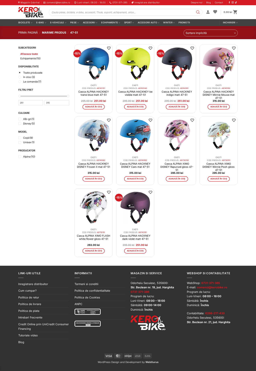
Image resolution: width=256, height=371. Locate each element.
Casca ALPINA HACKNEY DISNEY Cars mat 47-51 (135, 165)
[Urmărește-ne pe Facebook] (229, 2)
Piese (73, 22)
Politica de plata (28, 311)
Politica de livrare (29, 304)
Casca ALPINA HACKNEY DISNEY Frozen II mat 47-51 (93, 165)
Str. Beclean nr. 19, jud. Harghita (152, 287)
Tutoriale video (28, 335)
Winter (167, 22)
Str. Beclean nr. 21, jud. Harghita (208, 322)
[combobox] (211, 33)
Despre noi (196, 2)
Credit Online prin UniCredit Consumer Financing (43, 326)
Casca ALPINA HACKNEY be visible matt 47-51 (135, 93)
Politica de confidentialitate (92, 290)
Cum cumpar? (27, 290)
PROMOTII (184, 22)
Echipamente (109, 22)
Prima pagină (28, 32)
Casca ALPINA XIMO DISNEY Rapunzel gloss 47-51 (176, 166)
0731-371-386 (140, 292)
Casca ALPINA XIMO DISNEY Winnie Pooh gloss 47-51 (219, 166)
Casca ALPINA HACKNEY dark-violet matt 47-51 (135, 237)
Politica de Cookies (87, 297)
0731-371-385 (210, 283)
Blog (208, 2)
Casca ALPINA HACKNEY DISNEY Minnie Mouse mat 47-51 (219, 94)
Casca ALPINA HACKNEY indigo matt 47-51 (177, 93)
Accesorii (89, 22)
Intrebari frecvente (30, 317)
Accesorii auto (147, 22)
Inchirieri (229, 22)
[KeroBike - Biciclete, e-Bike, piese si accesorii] (30, 12)
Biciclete (24, 22)
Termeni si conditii (86, 284)
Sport (128, 22)
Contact (219, 2)
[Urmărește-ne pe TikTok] (236, 2)
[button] (207, 12)
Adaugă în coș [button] (93, 106)
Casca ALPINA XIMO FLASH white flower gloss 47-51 (93, 237)
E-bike (40, 22)
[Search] (198, 12)
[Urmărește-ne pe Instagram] (233, 2)
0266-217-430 (215, 313)
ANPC (78, 304)
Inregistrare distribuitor (33, 284)
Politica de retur (28, 297)
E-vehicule (57, 22)
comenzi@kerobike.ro (212, 287)
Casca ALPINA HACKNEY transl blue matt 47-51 (93, 93)
